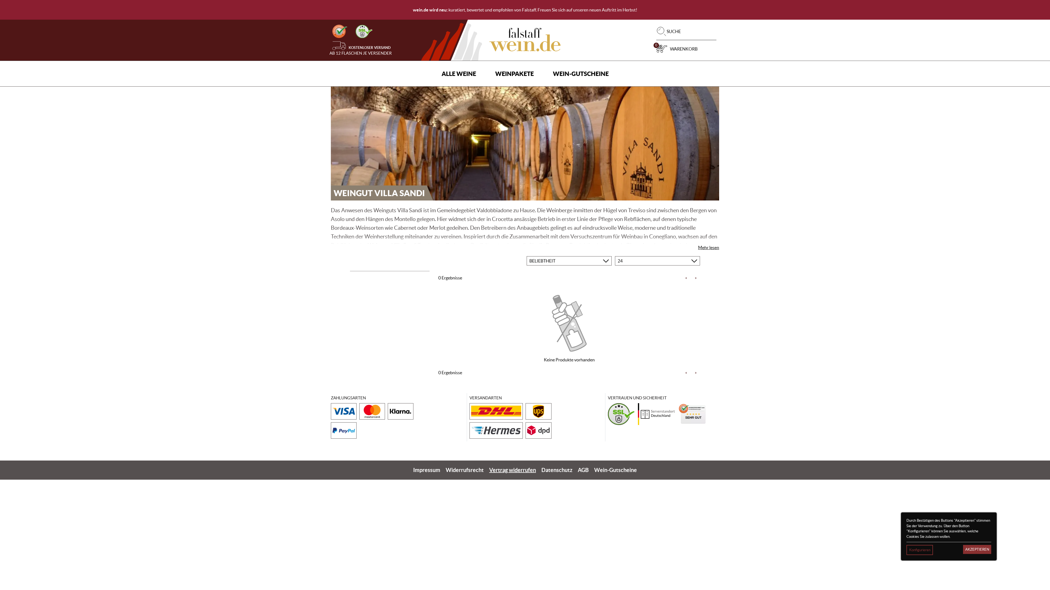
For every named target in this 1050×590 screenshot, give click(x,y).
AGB (583, 470)
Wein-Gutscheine (581, 73)
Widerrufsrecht (465, 470)
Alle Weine (459, 73)
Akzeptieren (977, 549)
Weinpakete (514, 73)
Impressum (426, 470)
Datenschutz (556, 470)
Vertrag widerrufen (512, 470)
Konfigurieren (920, 550)
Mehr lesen (708, 247)
